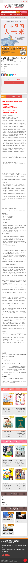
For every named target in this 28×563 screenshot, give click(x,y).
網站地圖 (6, 551)
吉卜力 (20, 14)
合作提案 (15, 545)
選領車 (26, 1)
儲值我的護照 (24, 1)
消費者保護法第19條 (15, 381)
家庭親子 (17, 17)
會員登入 (21, 1)
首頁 (3, 17)
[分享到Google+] (5, 75)
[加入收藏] (14, 75)
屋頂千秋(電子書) (7, 431)
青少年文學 (4, 504)
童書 (3, 499)
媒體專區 (20, 545)
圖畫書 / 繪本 (5, 496)
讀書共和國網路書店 (11, 549)
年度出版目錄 (10, 545)
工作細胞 (14, 14)
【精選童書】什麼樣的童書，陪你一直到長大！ (8, 533)
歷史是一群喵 (9, 14)
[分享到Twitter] (11, 75)
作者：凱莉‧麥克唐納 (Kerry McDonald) (9, 64)
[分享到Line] (8, 75)
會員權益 (4, 549)
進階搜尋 (24, 11)
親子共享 (12, 17)
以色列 (17, 14)
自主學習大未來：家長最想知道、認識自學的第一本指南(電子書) (8, 410)
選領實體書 (14, 82)
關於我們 (4, 545)
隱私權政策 (18, 549)
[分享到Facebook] (2, 75)
